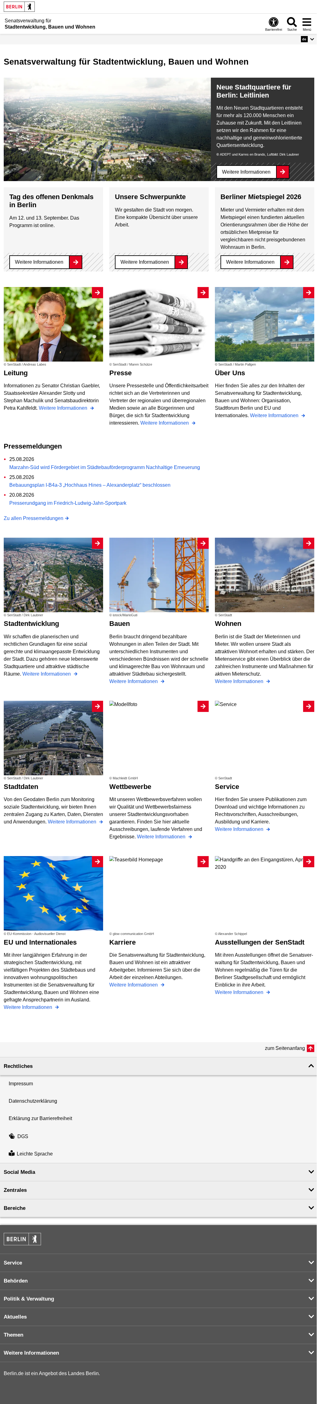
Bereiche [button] (14, 1208)
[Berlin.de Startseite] (19, 7)
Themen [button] (13, 1335)
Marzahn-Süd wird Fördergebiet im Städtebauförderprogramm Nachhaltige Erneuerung (104, 467)
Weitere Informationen (246, 172)
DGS (22, 1136)
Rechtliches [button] (18, 1066)
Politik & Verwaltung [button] (29, 1299)
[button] (307, 39)
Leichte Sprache (35, 1154)
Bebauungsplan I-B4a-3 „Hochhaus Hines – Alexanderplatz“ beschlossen (89, 485)
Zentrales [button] (15, 1190)
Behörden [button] (16, 1281)
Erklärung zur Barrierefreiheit (40, 1118)
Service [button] (13, 1263)
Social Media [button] (19, 1172)
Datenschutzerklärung (33, 1101)
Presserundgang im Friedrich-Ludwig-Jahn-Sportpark (67, 503)
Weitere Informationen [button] (31, 1353)
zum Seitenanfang (285, 1048)
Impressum (21, 1083)
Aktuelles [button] (15, 1317)
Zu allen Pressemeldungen (33, 518)
